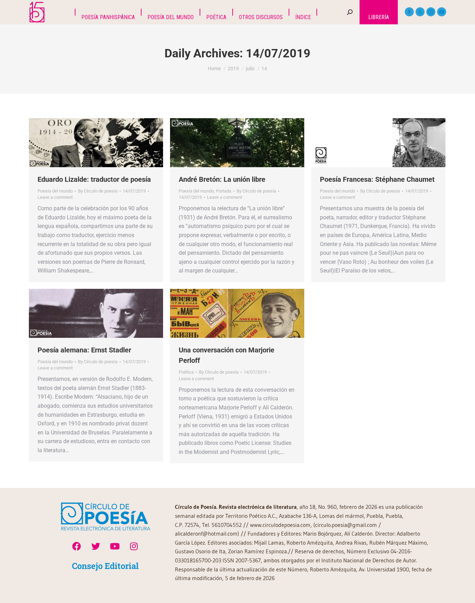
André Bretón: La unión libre (222, 179)
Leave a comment (55, 197)
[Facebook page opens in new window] (409, 11)
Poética (186, 372)
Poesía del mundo (55, 191)
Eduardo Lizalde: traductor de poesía (94, 179)
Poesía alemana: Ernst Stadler (84, 350)
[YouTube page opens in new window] (441, 11)
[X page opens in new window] (420, 11)
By (98, 191)
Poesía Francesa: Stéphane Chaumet (377, 179)
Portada (223, 191)
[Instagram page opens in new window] (430, 11)
